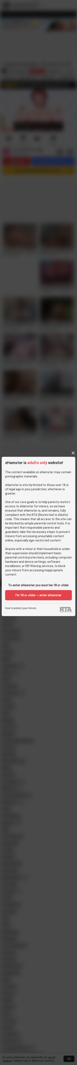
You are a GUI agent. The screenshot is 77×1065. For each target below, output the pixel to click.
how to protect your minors (20, 608)
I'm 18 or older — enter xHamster (38, 595)
